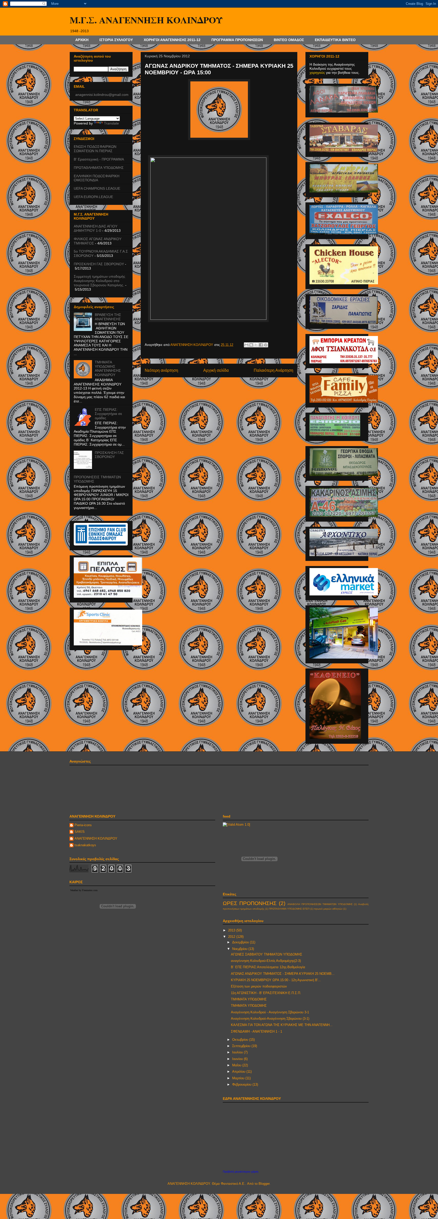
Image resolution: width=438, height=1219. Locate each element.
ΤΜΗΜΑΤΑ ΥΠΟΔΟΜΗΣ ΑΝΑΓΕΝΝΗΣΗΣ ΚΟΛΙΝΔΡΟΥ (108, 368)
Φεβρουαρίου (242, 1084)
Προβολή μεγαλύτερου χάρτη (240, 1171)
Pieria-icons (83, 825)
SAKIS (80, 832)
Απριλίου (239, 1071)
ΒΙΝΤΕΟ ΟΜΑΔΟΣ (289, 40)
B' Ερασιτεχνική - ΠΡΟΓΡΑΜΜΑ (99, 159)
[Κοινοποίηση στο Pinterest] (265, 344)
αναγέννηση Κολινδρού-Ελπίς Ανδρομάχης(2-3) (266, 961)
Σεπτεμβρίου (241, 1046)
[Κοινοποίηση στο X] (256, 344)
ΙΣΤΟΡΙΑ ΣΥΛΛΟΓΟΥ (116, 40)
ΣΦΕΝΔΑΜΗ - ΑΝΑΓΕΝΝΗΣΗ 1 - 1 (256, 1031)
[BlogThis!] (251, 344)
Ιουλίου (238, 1052)
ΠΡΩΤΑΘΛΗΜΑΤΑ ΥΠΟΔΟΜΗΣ (99, 168)
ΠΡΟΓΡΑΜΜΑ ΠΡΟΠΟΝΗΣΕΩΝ (237, 40)
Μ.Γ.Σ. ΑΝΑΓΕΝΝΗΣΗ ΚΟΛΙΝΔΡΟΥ (146, 19)
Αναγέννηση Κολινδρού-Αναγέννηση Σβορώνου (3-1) (270, 1018)
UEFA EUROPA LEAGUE (93, 197)
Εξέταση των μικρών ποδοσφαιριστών (259, 986)
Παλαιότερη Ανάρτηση (273, 370)
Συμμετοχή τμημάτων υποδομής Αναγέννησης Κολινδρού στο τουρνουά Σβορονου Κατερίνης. (99, 280)
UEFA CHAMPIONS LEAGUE (97, 188)
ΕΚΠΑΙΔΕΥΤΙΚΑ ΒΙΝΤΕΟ (335, 40)
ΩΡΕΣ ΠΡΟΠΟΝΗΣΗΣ (250, 903)
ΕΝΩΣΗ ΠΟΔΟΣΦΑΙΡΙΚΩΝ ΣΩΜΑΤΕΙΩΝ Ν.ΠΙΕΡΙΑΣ (95, 149)
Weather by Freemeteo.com (84, 890)
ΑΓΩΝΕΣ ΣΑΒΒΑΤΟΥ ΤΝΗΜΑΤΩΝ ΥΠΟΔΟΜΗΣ (266, 954)
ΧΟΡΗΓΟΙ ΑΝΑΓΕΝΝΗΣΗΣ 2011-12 (172, 40)
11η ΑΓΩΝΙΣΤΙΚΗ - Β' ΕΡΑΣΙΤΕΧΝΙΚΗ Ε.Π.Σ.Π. (266, 993)
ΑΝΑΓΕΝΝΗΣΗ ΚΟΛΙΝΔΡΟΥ (96, 838)
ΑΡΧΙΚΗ (81, 40)
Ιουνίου (238, 1059)
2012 (232, 937)
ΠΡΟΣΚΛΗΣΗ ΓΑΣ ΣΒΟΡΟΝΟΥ (99, 264)
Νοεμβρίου (240, 949)
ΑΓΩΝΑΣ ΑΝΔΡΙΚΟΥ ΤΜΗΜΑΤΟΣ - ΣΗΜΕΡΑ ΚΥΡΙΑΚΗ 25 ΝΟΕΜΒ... (283, 974)
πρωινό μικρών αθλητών (328, 908)
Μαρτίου (238, 1078)
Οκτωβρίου (240, 1039)
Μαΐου (237, 1065)
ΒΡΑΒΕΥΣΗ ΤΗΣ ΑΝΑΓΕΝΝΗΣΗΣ (108, 317)
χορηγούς (317, 72)
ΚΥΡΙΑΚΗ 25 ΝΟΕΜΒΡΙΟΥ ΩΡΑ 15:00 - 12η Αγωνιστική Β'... (276, 980)
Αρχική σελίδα (216, 370)
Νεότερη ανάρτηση (161, 370)
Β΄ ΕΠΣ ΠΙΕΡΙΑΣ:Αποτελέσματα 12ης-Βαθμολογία (268, 967)
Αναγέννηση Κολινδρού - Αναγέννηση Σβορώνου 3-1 (270, 1012)
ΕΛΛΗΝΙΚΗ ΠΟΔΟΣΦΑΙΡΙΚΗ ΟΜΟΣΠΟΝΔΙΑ (96, 178)
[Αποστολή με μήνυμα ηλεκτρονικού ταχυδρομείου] (246, 344)
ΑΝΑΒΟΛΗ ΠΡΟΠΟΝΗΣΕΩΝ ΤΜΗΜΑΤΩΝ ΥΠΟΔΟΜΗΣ (320, 904)
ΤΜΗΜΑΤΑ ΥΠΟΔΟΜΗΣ (249, 999)
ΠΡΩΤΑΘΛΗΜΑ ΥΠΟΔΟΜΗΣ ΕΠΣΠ (289, 908)
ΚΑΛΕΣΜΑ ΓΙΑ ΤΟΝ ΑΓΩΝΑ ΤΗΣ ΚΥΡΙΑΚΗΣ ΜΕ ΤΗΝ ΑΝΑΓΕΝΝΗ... (282, 1025)
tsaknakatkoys (85, 845)
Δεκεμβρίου (241, 942)
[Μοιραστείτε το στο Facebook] (260, 344)
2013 (232, 930)
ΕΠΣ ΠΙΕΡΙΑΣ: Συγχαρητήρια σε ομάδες (108, 414)
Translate (111, 123)
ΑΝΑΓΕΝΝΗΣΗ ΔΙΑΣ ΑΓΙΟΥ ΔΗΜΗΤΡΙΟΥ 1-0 (95, 228)
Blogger (264, 1184)
